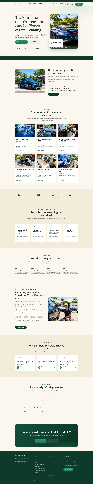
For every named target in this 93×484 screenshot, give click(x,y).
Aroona (32, 320)
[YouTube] (24, 464)
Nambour (51, 469)
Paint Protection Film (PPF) (40, 458)
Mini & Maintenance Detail (40, 468)
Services (34, 3)
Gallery (45, 3)
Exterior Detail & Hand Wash (40, 470)
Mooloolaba (26, 309)
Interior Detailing (38, 466)
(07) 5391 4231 (35, 41)
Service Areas (40, 4)
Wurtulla (17, 314)
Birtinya (38, 312)
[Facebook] (19, 464)
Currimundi (23, 314)
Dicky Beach (39, 317)
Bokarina (33, 312)
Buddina (17, 312)
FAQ (57, 3)
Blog (49, 3)
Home (30, 3)
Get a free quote (20, 41)
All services (37, 472)
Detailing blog (51, 475)
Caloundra (29, 314)
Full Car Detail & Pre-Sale (39, 464)
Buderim (37, 320)
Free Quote (79, 4)
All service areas (20, 327)
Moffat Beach (32, 317)
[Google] (16, 464)
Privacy (16, 482)
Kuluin (41, 309)
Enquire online (67, 459)
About (53, 3)
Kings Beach (26, 317)
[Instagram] (22, 464)
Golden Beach (35, 314)
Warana (27, 312)
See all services (52, 94)
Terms (19, 482)
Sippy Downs (18, 323)
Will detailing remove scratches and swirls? (35, 411)
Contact (61, 3)
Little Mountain (18, 320)
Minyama (22, 312)
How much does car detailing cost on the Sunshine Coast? (39, 396)
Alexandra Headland (33, 309)
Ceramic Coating (38, 456)
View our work (64, 94)
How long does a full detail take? (32, 407)
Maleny (50, 471)
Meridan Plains (26, 320)
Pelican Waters (18, 317)
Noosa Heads (51, 467)
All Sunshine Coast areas (53, 473)
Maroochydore (18, 309)
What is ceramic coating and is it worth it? (35, 404)
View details (18, 150)
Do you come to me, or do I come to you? (34, 400)
